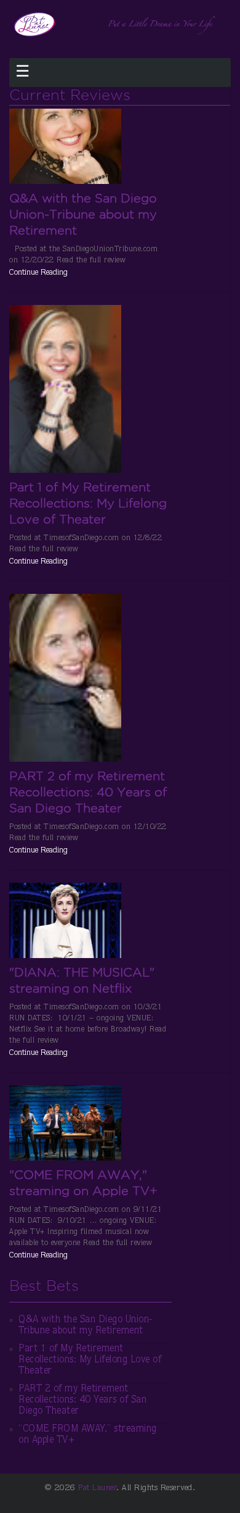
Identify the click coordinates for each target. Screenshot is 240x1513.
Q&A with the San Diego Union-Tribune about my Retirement (83, 214)
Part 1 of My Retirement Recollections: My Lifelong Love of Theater (88, 503)
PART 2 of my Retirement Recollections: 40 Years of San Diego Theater (88, 792)
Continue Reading (38, 273)
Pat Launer (97, 1488)
